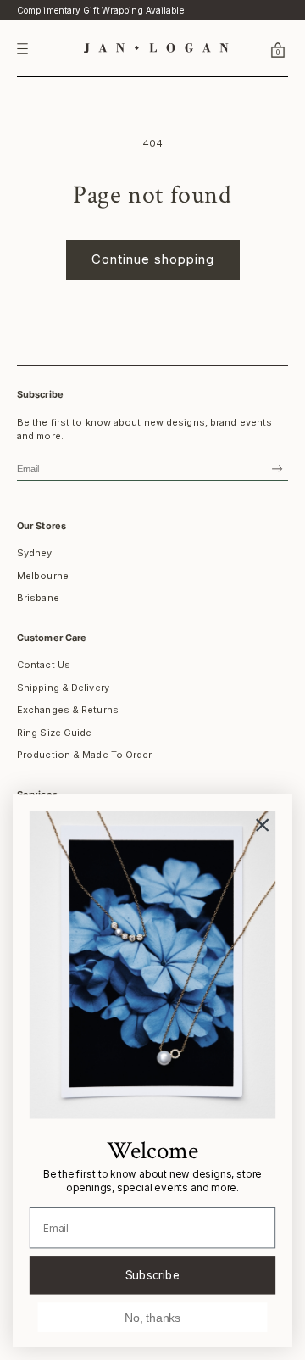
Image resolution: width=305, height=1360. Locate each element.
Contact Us (43, 665)
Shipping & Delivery (63, 688)
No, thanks (152, 1317)
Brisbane (38, 598)
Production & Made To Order (84, 755)
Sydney (35, 553)
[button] (257, 49)
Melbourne (43, 576)
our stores (41, 526)
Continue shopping (153, 259)
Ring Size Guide (54, 733)
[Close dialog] (262, 825)
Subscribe (152, 1274)
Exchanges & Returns (68, 710)
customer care (51, 638)
